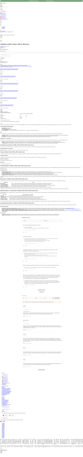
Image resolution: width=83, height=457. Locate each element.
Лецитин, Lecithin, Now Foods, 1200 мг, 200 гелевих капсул (9, 91)
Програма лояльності (5, 400)
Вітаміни (3, 27)
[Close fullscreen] (1, 40)
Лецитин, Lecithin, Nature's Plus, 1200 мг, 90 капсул (7, 76)
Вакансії (3, 387)
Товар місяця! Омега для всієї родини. (22, 65)
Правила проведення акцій (6, 392)
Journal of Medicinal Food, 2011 (69, 208)
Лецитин (3, 28)
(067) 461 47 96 (4, 19)
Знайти (2, 9)
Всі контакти (4, 384)
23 (0, 70)
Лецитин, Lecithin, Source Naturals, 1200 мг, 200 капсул (8, 98)
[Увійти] (0, 20)
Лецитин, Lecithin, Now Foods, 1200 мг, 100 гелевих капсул (9, 69)
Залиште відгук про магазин (6, 404)
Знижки (3, 398)
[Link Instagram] (4, 418)
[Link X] (6, 418)
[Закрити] (1, 448)
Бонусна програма (4, 401)
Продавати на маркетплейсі (6, 390)
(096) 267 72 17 (4, 14)
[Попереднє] (1, 36)
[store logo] (2, 3)
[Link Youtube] (5, 418)
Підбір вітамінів (4, 394)
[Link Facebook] (2, 418)
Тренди (3, 395)
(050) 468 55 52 (4, 16)
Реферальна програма (5, 402)
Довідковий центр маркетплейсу (7, 391)
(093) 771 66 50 (4, 15)
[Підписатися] (3, 410)
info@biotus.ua (4, 383)
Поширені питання (5, 403)
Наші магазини (4, 405)
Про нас (3, 386)
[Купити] (1, 73)
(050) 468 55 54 (5, 381)
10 (0, 106)
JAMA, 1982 (62, 209)
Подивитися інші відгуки (41, 369)
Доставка (3, 399)
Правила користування (5, 393)
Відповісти (24, 329)
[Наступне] (1, 37)
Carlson (2, 46)
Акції (3, 397)
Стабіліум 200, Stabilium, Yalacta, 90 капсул (6, 105)
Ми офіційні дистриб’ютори (6, 388)
